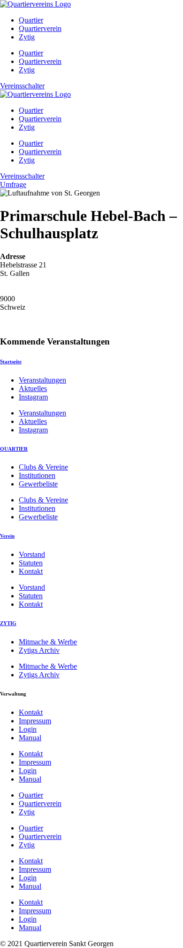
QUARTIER (14, 449)
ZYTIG (8, 623)
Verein (7, 536)
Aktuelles (33, 388)
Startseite (11, 361)
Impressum (35, 721)
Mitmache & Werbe (48, 642)
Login (28, 729)
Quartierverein (40, 28)
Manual (30, 738)
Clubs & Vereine (43, 467)
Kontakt (31, 571)
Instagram (33, 397)
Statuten (31, 563)
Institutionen (37, 475)
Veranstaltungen (42, 380)
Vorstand (32, 554)
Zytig (27, 37)
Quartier (31, 20)
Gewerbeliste (38, 484)
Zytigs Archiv (39, 650)
